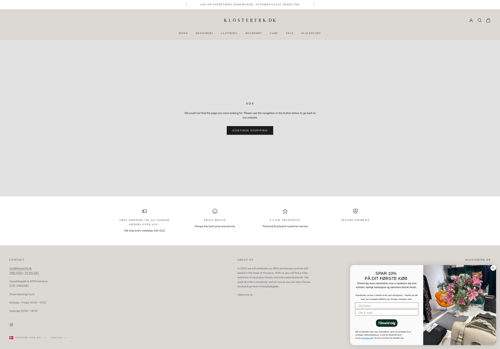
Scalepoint (311, 33)
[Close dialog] (493, 268)
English (57, 338)
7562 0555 (15, 273)
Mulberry (253, 33)
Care (274, 33)
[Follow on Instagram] (11, 325)
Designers (204, 33)
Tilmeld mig (387, 323)
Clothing (229, 33)
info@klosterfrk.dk (20, 268)
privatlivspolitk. (367, 338)
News (183, 33)
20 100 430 (32, 273)
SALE (290, 33)
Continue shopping (250, 130)
